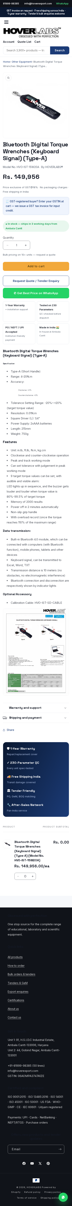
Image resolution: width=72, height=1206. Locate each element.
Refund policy (32, 1192)
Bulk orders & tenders (21, 974)
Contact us (14, 1017)
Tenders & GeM (18, 983)
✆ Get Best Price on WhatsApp (36, 293)
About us (13, 1008)
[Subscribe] (60, 1149)
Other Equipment (22, 61)
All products (15, 957)
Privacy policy (52, 1192)
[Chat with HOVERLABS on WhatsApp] (63, 1197)
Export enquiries (18, 991)
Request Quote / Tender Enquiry (36, 281)
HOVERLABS (34, 1187)
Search (60, 50)
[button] (36, 708)
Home (6, 61)
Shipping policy (50, 1197)
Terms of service (27, 1197)
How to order (16, 965)
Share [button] (10, 729)
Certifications (16, 1000)
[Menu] (6, 22)
